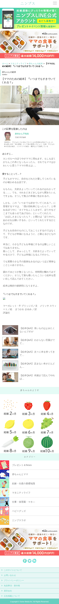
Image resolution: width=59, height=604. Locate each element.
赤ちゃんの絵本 (36, 63)
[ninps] (27, 4)
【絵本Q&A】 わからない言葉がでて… (37, 342)
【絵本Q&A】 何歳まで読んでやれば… (37, 377)
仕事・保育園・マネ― (23, 502)
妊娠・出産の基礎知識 (23, 483)
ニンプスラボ (19, 520)
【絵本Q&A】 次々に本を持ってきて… (37, 353)
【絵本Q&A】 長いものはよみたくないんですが (37, 330)
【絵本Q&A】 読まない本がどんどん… (37, 365)
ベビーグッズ (19, 511)
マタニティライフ (18, 63)
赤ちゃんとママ (20, 474)
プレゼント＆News (22, 465)
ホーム (5, 63)
